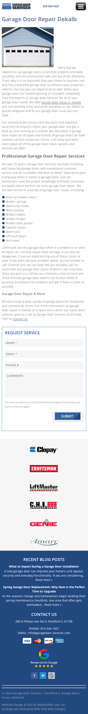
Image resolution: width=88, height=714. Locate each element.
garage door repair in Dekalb (61, 102)
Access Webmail (13, 697)
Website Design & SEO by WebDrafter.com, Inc (33, 705)
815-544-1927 (51, 6)
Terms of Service (14, 406)
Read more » (44, 580)
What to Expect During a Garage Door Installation (44, 566)
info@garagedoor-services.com (49, 633)
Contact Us (20, 319)
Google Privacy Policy (63, 402)
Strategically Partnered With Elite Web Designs (34, 709)
